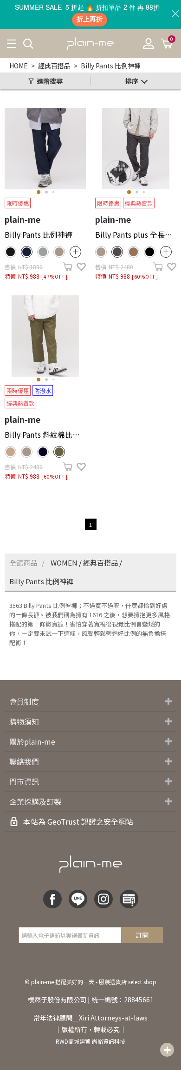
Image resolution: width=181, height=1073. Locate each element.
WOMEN (64, 562)
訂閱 (142, 935)
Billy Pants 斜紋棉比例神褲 (45, 434)
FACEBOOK (52, 899)
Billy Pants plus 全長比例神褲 (135, 234)
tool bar (167, 1050)
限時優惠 (17, 203)
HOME (18, 65)
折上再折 (90, 19)
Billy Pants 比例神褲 (111, 65)
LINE (78, 899)
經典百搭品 (54, 65)
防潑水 (42, 390)
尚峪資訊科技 (108, 1041)
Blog (129, 899)
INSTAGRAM (103, 899)
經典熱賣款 (139, 203)
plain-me (22, 219)
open (75, 251)
